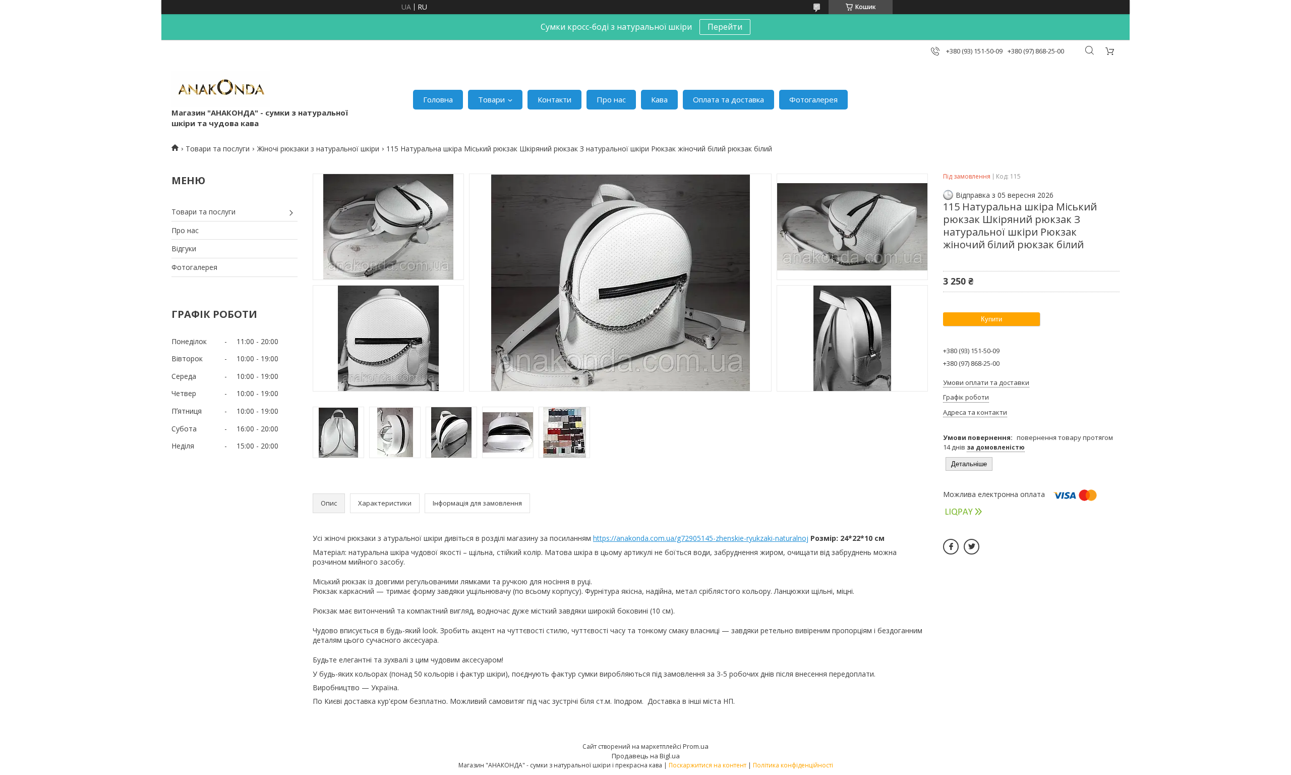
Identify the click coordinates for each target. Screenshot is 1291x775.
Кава (659, 99)
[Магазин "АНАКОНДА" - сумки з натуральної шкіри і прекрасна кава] (220, 89)
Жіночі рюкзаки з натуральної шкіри (318, 148)
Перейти (725, 26)
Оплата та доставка (728, 99)
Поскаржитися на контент (707, 765)
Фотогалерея (813, 99)
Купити (991, 319)
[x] (971, 547)
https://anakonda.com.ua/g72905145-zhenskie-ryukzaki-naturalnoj (700, 538)
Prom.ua (696, 746)
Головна (438, 99)
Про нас (611, 99)
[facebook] (951, 547)
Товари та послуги (218, 148)
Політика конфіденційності (793, 765)
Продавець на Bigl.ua (646, 755)
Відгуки (183, 248)
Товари (491, 99)
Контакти (554, 99)
